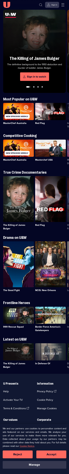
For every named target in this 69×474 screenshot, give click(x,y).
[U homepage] (6, 4)
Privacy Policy (45, 391)
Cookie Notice (27, 446)
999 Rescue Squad (13, 327)
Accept (51, 454)
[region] (34, 449)
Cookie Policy (45, 400)
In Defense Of (42, 363)
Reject (17, 454)
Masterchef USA (44, 160)
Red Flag (40, 123)
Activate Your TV (13, 400)
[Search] (41, 5)
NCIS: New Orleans (45, 290)
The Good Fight (11, 290)
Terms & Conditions (14, 408)
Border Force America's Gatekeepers (47, 328)
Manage (34, 464)
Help (6, 391)
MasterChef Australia (14, 123)
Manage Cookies (47, 408)
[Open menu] (63, 5)
